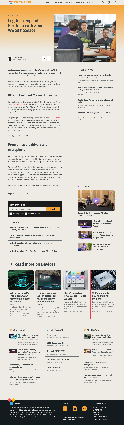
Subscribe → (53, 209)
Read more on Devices (35, 264)
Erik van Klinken (13, 315)
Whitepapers (93, 330)
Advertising (97, 410)
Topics (67, 2)
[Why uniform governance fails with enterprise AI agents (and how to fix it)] (13, 339)
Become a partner (99, 408)
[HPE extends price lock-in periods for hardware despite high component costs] (48, 280)
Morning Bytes (18, 213)
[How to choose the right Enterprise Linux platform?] (87, 353)
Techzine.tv (86, 186)
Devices (16, 16)
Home (48, 2)
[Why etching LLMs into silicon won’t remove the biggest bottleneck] (21, 280)
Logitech (58, 118)
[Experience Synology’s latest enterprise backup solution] (87, 339)
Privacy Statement (100, 419)
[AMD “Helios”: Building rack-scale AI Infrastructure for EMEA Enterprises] (13, 354)
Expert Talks (19, 330)
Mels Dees (40, 317)
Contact (96, 415)
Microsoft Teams (20, 104)
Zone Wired (41, 194)
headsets (16, 194)
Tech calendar (56, 330)
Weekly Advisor (34, 213)
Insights (78, 2)
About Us (96, 412)
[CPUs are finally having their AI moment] (103, 280)
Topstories (57, 2)
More (89, 2)
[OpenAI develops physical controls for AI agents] (76, 280)
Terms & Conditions (100, 417)
